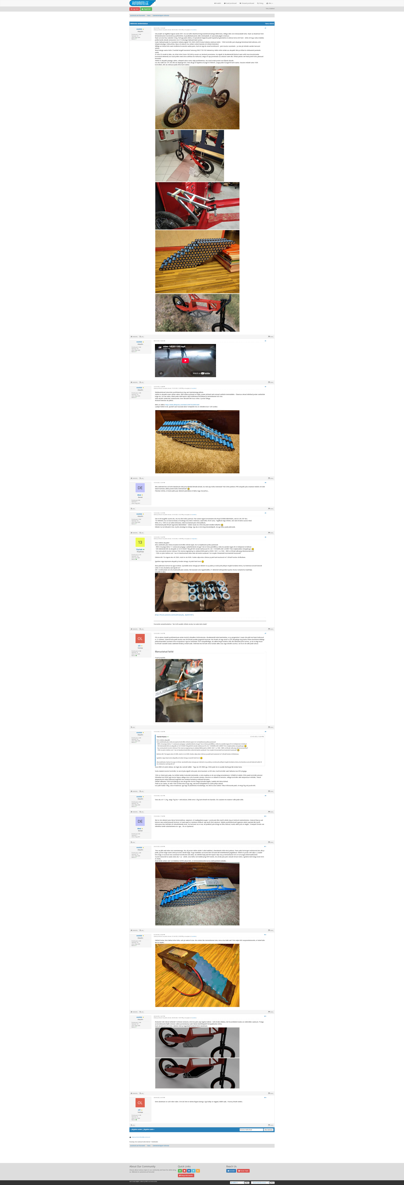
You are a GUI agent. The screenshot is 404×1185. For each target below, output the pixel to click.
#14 (265, 1097)
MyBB (137, 1181)
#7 (265, 633)
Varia (148, 15)
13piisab (139, 549)
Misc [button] (270, 3)
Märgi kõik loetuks (187, 1175)
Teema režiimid (269, 23)
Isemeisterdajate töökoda (161, 15)
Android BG (154, 1181)
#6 (265, 537)
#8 (265, 731)
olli (139, 646)
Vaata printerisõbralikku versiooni (141, 1137)
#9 (265, 795)
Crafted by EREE (144, 1181)
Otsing (261, 3)
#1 (265, 28)
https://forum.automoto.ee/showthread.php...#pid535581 (174, 615)
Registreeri (147, 9)
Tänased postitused (247, 3)
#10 (265, 816)
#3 (265, 386)
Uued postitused (231, 3)
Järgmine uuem (148, 1129)
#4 (265, 482)
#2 (265, 341)
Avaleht (218, 3)
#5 (265, 513)
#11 (265, 846)
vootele (139, 29)
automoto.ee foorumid (137, 15)
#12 (265, 934)
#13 (265, 1016)
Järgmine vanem (137, 1129)
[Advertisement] (202, 1157)
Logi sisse (135, 9)
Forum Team (244, 1171)
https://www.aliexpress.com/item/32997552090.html (182, 405)
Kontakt (232, 1171)
